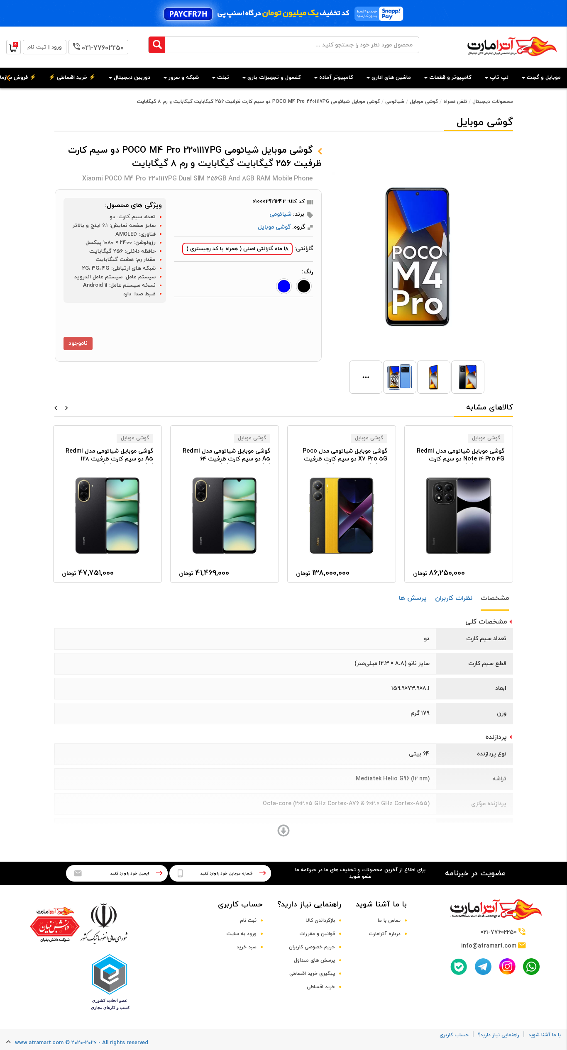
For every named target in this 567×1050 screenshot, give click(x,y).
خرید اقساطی (321, 987)
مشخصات (495, 598)
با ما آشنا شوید (381, 904)
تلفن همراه (455, 101)
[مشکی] (304, 286)
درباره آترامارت (385, 934)
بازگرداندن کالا (320, 920)
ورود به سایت (242, 934)
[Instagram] (507, 966)
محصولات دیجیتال (492, 101)
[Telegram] (483, 966)
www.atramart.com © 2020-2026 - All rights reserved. (82, 1043)
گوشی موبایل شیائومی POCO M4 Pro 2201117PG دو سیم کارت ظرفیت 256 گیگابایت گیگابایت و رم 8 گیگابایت (258, 101)
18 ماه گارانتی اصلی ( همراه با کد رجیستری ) (237, 249)
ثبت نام (248, 920)
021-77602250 (103, 48)
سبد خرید (247, 947)
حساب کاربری (240, 904)
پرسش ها (413, 598)
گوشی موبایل (424, 101)
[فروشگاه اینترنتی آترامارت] (512, 60)
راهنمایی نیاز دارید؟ (309, 904)
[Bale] (458, 966)
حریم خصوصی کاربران (312, 947)
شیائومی (394, 101)
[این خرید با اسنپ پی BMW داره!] (283, 13)
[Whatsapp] (531, 966)
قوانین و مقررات (317, 934)
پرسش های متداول (314, 960)
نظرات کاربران (453, 598)
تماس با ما (389, 920)
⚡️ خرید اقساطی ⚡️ (72, 77)
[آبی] (284, 286)
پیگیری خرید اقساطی (312, 973)
